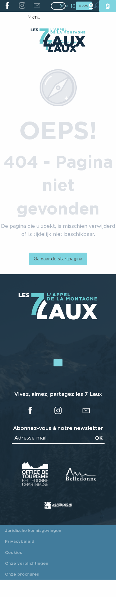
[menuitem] (58, 38)
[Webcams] (91, 6)
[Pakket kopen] (107, 6)
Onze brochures (22, 574)
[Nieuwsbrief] (36, 6)
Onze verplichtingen (26, 563)
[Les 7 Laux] (58, 318)
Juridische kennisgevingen (33, 530)
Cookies (13, 552)
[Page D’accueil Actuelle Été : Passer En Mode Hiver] (58, 6)
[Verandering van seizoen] (60, 6)
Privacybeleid (19, 541)
